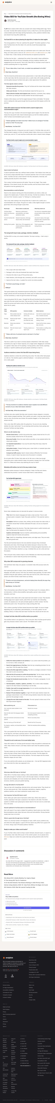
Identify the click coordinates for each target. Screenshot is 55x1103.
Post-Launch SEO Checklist (44, 1063)
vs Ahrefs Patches (24, 1060)
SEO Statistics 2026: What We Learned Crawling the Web (19, 887)
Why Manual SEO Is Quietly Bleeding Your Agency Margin (19, 878)
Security (31, 994)
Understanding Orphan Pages (44, 1038)
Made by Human (6, 1006)
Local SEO (40, 1043)
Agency (4, 1026)
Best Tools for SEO (42, 1070)
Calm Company (6, 1009)
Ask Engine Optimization (34, 977)
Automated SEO (32, 962)
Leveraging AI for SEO (34, 972)
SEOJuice (6, 837)
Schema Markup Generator (5, 1046)
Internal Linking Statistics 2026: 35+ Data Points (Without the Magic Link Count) (26, 885)
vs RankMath (23, 1055)
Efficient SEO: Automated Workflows (37, 974)
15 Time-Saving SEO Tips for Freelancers (15, 880)
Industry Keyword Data (13, 1070)
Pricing (4, 1024)
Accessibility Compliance (8, 990)
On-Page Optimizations (8, 987)
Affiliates (31, 987)
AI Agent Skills (32, 999)
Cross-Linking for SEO (34, 965)
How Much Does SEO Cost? (44, 1058)
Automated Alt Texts (7, 992)
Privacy (4, 1011)
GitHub (30, 997)
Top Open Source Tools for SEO (45, 1073)
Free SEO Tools (6, 1035)
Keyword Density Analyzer (5, 1040)
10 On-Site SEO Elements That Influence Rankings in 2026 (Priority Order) (24, 882)
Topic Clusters (41, 1048)
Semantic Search (41, 1041)
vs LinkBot (22, 1051)
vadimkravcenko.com (31, 52)
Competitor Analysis (7, 994)
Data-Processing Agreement (9, 1014)
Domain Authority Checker (13, 1052)
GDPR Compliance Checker (13, 1046)
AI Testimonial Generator (5, 1064)
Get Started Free (27, 907)
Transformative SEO (33, 969)
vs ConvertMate (23, 1053)
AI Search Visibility (7, 997)
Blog (5, 13)
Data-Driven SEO (32, 960)
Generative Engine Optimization (45, 1053)
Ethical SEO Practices (42, 1068)
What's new (31, 985)
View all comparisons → (25, 1065)
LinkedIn (46, 1100)
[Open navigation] (51, 2)
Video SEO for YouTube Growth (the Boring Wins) (19, 13)
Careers (4, 1019)
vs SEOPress (23, 1058)
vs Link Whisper (23, 1048)
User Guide (31, 990)
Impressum (5, 1021)
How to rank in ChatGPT (43, 1065)
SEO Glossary (41, 1075)
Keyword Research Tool (13, 1058)
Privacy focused (32, 967)
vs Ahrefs (22, 1038)
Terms (4, 1016)
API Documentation (33, 992)
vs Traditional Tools (24, 1063)
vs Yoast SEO (23, 1046)
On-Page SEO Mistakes (43, 1051)
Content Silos (41, 1055)
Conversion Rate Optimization (44, 1046)
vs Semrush (22, 1041)
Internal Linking (6, 985)
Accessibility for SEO (42, 1060)
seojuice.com (43, 52)
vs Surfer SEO (23, 1043)
